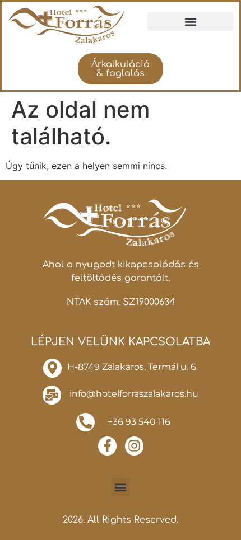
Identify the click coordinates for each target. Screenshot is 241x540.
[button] (190, 21)
